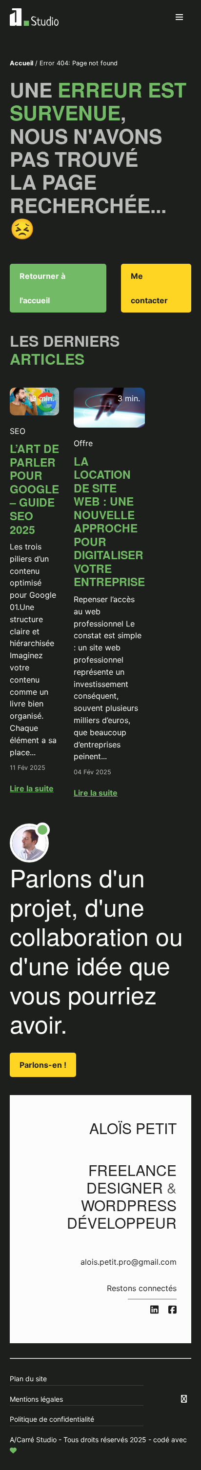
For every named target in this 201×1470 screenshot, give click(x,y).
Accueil (21, 63)
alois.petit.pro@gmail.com (128, 1262)
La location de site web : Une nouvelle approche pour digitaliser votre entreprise (109, 521)
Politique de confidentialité (52, 1419)
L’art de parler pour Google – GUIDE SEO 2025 (34, 488)
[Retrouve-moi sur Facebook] (172, 1310)
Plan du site (28, 1378)
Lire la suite (32, 788)
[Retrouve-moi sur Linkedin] (154, 1310)
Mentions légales (36, 1399)
